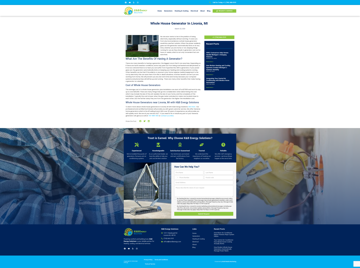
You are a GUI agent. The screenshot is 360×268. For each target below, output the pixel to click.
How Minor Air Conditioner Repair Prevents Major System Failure (224, 234)
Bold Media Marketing (229, 261)
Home (160, 11)
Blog (208, 11)
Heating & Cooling (181, 11)
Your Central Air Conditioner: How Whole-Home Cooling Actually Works (223, 241)
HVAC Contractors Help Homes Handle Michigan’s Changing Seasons (217, 55)
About (202, 11)
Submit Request (204, 214)
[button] (140, 121)
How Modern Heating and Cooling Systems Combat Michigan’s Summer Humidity (218, 67)
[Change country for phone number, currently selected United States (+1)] (176, 177)
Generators (168, 11)
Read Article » (210, 61)
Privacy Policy (148, 259)
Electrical (194, 11)
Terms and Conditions (161, 259)
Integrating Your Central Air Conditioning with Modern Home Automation (217, 80)
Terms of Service (150, 264)
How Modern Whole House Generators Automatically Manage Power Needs (223, 249)
